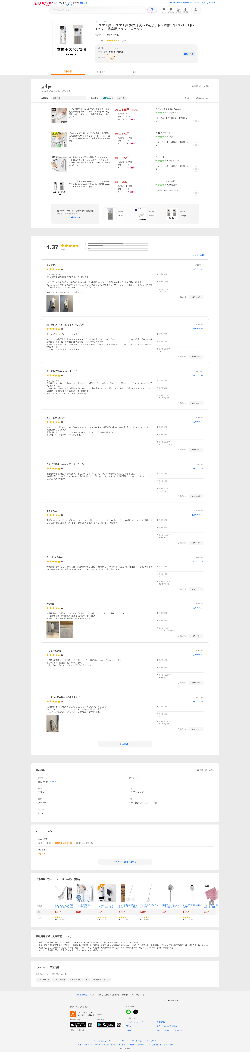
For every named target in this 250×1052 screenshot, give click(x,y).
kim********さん (198, 608)
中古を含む (121, 98)
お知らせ (129, 1030)
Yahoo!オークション (134, 1041)
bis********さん (198, 655)
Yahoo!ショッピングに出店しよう (197, 3)
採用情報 (141, 1045)
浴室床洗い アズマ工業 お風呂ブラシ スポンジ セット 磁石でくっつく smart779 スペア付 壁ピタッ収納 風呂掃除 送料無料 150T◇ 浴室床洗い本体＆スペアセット (89, 161)
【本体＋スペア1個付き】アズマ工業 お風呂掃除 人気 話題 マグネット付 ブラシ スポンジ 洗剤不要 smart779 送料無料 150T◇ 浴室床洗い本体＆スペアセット (89, 137)
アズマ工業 (100, 21)
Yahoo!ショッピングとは (136, 1022)
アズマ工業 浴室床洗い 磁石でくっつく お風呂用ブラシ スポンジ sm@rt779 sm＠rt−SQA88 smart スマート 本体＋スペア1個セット (89, 184)
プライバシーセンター (101, 1045)
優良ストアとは (132, 1026)
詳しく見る (188, 54)
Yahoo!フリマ (151, 1041)
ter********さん (198, 468)
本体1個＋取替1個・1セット (97, 980)
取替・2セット (60, 980)
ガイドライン (123, 1045)
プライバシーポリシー (84, 1045)
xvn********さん (198, 422)
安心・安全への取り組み (167, 1026)
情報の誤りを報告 (206, 770)
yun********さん (198, 329)
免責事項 (133, 1045)
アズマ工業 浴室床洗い (79, 995)
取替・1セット (43, 980)
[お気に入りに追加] (196, 120)
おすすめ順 (199, 255)
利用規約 (114, 1045)
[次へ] (211, 903)
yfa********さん (198, 375)
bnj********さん (198, 269)
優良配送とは (162, 1022)
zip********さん (198, 701)
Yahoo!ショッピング (101, 1041)
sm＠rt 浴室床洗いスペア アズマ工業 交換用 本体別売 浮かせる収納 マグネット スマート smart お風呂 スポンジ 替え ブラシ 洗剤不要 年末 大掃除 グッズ (89, 113)
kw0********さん (198, 515)
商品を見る (54, 782)
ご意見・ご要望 (167, 1045)
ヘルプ (214, 3)
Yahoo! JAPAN (175, 3)
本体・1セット (76, 980)
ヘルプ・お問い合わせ (153, 1045)
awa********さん (198, 561)
